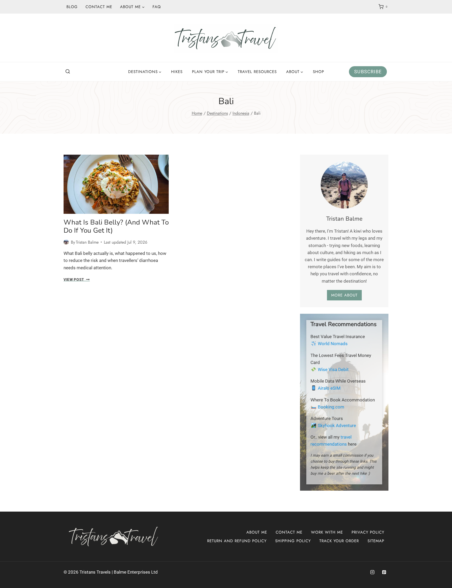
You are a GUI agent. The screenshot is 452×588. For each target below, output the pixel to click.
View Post (77, 279)
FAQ (156, 7)
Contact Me (99, 7)
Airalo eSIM (329, 388)
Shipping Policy (293, 541)
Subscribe (368, 71)
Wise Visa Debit (333, 369)
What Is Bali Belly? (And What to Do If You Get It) (116, 226)
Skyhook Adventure (337, 425)
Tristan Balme (87, 242)
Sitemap (376, 541)
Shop (318, 72)
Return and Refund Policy (237, 541)
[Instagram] (372, 572)
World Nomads (333, 343)
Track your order (339, 541)
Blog (72, 7)
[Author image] (66, 242)
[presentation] (116, 184)
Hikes (177, 72)
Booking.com (331, 407)
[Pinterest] (384, 572)
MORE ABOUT (344, 295)
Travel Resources (257, 72)
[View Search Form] (67, 71)
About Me (256, 532)
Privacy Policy (368, 532)
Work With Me (327, 532)
